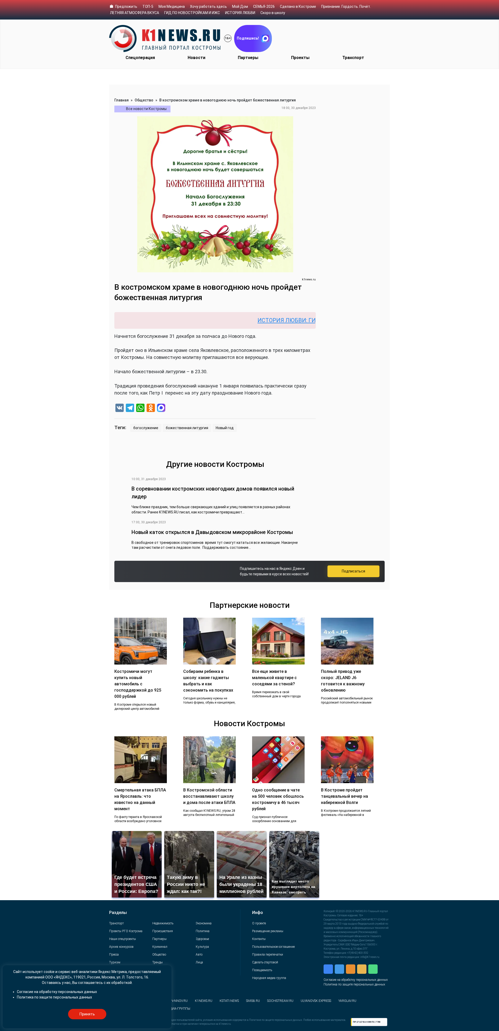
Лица (199, 962)
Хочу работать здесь (208, 6)
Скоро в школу (272, 13)
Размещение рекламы (267, 931)
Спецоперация (140, 57)
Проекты (300, 57)
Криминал (159, 947)
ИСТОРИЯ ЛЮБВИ (240, 13)
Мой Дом (240, 6)
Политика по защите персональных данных (354, 984)
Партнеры (248, 57)
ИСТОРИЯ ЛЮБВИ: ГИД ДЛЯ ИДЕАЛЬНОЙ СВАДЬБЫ (296, 320)
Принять (87, 1014)
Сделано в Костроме (298, 6)
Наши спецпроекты (122, 939)
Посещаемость (262, 970)
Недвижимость (162, 923)
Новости (196, 57)
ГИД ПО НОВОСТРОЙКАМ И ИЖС (192, 13)
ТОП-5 (147, 6)
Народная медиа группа (269, 978)
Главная (121, 100)
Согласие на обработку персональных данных (356, 980)
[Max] (161, 408)
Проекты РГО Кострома (125, 931)
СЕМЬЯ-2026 (264, 6)
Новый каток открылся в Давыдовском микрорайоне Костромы (212, 532)
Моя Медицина (172, 6)
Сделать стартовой (265, 962)
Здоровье (202, 939)
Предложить (126, 6)
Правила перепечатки (267, 954)
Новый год (225, 428)
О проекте (259, 923)
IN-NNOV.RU (179, 1001)
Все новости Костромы (146, 109)
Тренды (157, 962)
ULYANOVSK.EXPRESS (316, 1001)
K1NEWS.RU (203, 1001)
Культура (202, 947)
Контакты (259, 939)
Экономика (204, 923)
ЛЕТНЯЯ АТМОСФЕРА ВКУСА (134, 13)
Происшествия (162, 931)
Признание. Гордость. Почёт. (346, 6)
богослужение (145, 428)
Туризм (114, 962)
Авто (199, 954)
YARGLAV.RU (347, 1001)
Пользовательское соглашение (273, 947)
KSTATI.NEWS (229, 1001)
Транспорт (353, 57)
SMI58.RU (253, 1001)
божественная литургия (187, 428)
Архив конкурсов (121, 947)
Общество (144, 100)
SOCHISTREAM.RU (280, 1001)
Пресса (114, 954)
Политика (202, 931)
